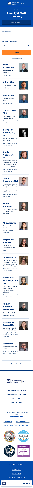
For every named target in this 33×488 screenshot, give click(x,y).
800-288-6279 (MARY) (22, 425)
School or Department (9, 41)
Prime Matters (16, 402)
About (16, 9)
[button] (20, 483)
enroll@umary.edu (22, 421)
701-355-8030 (8, 425)
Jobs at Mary (16, 398)
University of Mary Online (16, 390)
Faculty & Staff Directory (16, 394)
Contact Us (8, 421)
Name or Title (6, 32)
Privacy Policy (16, 469)
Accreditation (16, 474)
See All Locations (16, 417)
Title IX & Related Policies (16, 478)
